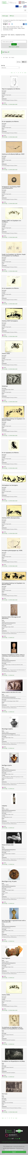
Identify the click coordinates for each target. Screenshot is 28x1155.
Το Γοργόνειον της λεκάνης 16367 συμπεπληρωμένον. (11, 187)
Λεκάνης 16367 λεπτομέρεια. (10, 321)
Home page (5, 16)
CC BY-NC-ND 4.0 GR (13, 104)
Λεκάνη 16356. (6, 353)
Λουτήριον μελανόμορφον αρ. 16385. (12, 550)
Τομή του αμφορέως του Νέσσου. (11, 89)
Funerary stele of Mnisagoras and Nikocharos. (11, 617)
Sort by (3, 65)
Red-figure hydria (7, 765)
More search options (14, 46)
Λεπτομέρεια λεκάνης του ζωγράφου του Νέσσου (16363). (13, 583)
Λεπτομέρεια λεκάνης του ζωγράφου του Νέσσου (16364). (13, 419)
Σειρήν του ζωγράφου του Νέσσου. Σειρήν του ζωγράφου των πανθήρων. (14, 255)
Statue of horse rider (8, 845)
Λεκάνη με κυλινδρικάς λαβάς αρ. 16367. (13, 154)
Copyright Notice (22, 1141)
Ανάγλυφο (5, 386)
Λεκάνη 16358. (6, 994)
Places (12, 16)
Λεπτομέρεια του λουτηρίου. (10, 485)
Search (14, 44)
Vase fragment (6, 958)
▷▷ (25, 72)
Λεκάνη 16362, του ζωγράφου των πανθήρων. (11, 221)
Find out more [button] (20, 1148)
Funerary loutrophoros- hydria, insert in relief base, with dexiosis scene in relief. (13, 655)
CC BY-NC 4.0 (11, 637)
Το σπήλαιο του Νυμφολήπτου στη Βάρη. (13, 1061)
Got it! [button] (14, 1152)
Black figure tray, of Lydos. (9, 881)
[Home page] (9, 2)
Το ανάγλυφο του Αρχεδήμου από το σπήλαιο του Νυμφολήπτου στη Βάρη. (12, 1028)
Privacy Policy (9, 1141)
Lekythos (4, 805)
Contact (3, 1141)
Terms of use (15, 1141)
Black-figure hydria (7, 729)
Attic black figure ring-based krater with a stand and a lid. (14, 921)
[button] (14, 52)
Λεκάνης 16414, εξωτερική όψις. (11, 518)
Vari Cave (4, 1094)
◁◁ (11, 72)
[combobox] (10, 68)
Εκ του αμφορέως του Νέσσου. (10, 121)
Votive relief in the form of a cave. (11, 692)
